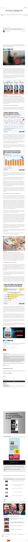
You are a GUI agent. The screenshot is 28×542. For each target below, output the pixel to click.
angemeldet (7, 363)
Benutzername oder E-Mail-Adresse (7, 373)
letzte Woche (7, 479)
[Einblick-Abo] (14, 446)
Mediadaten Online (3, 535)
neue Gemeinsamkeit (17, 98)
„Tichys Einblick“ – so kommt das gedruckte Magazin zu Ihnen (12, 96)
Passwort (4, 376)
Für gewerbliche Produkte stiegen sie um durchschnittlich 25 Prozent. (12, 266)
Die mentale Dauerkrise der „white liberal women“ (18, 495)
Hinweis (20, 361)
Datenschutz (15, 534)
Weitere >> (5, 499)
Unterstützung (8, 534)
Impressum (12, 534)
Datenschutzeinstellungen (21, 534)
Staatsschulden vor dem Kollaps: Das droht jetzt (17, 488)
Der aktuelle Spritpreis (17, 229)
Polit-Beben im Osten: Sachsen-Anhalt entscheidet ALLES (11, 516)
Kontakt (4, 534)
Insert (8, 540)
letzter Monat (11, 479)
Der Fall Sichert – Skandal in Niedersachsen (16, 525)
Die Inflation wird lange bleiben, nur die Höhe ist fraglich (11, 252)
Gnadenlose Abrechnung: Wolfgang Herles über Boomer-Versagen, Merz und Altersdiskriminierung (18, 522)
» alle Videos (24, 501)
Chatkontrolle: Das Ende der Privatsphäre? (16, 529)
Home (1, 534)
